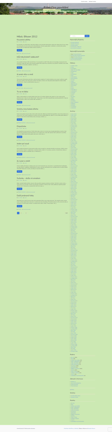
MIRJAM (72, 99)
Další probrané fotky (25, 195)
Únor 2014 (73, 257)
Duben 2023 (73, 115)
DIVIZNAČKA (74, 71)
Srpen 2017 (73, 198)
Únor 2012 (73, 291)
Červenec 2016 (74, 216)
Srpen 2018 (73, 181)
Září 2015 (73, 230)
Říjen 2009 (73, 330)
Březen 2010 (73, 323)
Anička (72, 58)
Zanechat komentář (26, 53)
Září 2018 (73, 180)
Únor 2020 (73, 156)
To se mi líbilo (22, 91)
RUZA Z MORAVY (75, 102)
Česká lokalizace (74, 386)
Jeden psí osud (23, 143)
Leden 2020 (73, 157)
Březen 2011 (73, 306)
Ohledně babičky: (74, 45)
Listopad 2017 (74, 194)
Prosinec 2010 (74, 310)
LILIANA (73, 94)
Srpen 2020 (73, 147)
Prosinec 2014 (74, 243)
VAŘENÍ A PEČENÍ (75, 372)
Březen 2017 (73, 205)
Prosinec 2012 (74, 277)
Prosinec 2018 (74, 175)
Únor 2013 (73, 274)
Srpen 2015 (73, 232)
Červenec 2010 (74, 317)
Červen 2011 (74, 302)
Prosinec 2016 (74, 209)
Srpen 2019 (73, 164)
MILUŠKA (73, 96)
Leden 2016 (73, 225)
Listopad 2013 (74, 261)
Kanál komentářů (74, 384)
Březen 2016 (73, 222)
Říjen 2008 (73, 347)
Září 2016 (73, 213)
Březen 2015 (73, 239)
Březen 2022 (73, 121)
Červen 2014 (74, 251)
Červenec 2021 (74, 132)
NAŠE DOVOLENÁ (75, 364)
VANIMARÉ (73, 108)
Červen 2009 (74, 336)
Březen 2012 (73, 289)
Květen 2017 (73, 202)
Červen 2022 (74, 118)
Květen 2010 (73, 320)
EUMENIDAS (73, 74)
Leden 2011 (73, 309)
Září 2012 (73, 281)
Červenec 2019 (74, 166)
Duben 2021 (73, 136)
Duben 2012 (73, 288)
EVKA (72, 75)
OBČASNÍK (73, 367)
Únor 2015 (73, 240)
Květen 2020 (73, 152)
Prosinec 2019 (74, 159)
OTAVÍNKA (73, 101)
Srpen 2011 (73, 299)
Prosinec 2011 (74, 293)
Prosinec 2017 (74, 192)
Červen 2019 (74, 167)
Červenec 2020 (74, 149)
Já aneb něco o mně (25, 74)
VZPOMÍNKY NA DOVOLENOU (77, 375)
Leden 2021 (73, 140)
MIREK (72, 98)
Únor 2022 (73, 122)
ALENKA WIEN (74, 65)
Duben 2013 (73, 271)
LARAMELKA (74, 91)
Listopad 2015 (74, 227)
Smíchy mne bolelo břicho (27, 109)
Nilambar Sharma (91, 428)
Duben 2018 (73, 187)
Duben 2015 (73, 237)
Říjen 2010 (73, 313)
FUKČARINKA (74, 77)
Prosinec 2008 (74, 344)
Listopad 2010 (74, 312)
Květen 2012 (73, 286)
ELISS (72, 72)
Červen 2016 (74, 218)
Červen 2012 (74, 285)
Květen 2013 (73, 270)
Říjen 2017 (73, 195)
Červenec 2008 (74, 351)
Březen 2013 (73, 272)
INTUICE (73, 80)
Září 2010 (73, 315)
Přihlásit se (73, 381)
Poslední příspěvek (75, 42)
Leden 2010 (73, 326)
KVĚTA (72, 88)
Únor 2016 (73, 223)
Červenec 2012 (74, 284)
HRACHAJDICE (74, 78)
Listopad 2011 (74, 295)
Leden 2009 (73, 343)
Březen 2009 (73, 340)
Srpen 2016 (73, 215)
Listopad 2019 (74, 160)
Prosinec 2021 (74, 125)
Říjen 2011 (73, 296)
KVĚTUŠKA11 (74, 89)
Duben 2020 (73, 153)
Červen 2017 (74, 201)
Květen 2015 (73, 236)
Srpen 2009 (73, 333)
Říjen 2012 (73, 279)
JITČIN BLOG (73, 85)
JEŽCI (72, 358)
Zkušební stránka (92, 1)
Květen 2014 (73, 253)
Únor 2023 (73, 116)
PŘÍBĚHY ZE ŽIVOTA (22, 122)
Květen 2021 (73, 135)
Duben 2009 (73, 338)
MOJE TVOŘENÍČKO (75, 361)
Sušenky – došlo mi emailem (28, 178)
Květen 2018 (73, 185)
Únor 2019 (73, 173)
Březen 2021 (73, 138)
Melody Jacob (74, 55)
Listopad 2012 (74, 278)
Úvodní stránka (84, 1)
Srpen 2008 (73, 350)
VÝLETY (72, 374)
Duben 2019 (73, 170)
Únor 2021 (73, 139)
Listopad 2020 (74, 143)
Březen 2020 (73, 154)
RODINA (19, 70)
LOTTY (72, 95)
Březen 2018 (73, 188)
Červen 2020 (74, 150)
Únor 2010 (73, 324)
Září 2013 (73, 264)
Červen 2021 (74, 133)
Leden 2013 (73, 275)
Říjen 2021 (73, 128)
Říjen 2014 (73, 246)
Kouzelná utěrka (23, 39)
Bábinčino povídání (56, 7)
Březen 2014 (73, 256)
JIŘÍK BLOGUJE (74, 84)
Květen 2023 (73, 114)
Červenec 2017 (74, 199)
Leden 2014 (73, 258)
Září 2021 (73, 129)
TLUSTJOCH (73, 106)
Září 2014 (73, 247)
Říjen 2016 (73, 212)
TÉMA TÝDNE (20, 88)
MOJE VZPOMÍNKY (75, 363)
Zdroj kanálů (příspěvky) (76, 383)
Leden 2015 (73, 241)
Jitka (72, 59)
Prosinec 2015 (74, 226)
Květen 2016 (73, 219)
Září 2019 (73, 163)
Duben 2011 (73, 305)
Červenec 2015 (74, 233)
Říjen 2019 (73, 161)
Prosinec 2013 (74, 260)
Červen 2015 (74, 234)
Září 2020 (73, 146)
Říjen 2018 (73, 178)
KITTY (72, 87)
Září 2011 (73, 298)
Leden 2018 (73, 191)
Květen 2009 (73, 337)
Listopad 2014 (74, 244)
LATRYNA (73, 92)
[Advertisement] (56, 24)
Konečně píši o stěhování (76, 46)
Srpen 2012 (73, 282)
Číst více (19, 50)
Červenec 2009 (74, 334)
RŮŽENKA (73, 103)
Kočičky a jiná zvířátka (75, 360)
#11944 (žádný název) (75, 395)
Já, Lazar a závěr (23, 161)
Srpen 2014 (73, 248)
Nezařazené (73, 365)
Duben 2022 (73, 119)
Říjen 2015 (73, 229)
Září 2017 (73, 197)
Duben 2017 (73, 204)
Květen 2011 (73, 303)
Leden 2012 (73, 292)
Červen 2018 (74, 184)
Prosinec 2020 (74, 142)
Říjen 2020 (73, 145)
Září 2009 (73, 331)
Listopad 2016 (74, 211)
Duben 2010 (73, 322)
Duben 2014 (73, 254)
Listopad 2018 (74, 177)
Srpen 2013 (73, 265)
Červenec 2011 (74, 300)
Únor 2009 (73, 341)
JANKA (72, 81)
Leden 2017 (73, 208)
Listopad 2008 (74, 345)
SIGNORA (73, 105)
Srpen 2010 (73, 316)
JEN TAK (19, 53)
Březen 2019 (73, 171)
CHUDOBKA (73, 68)
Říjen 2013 (73, 263)
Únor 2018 (73, 190)
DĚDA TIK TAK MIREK (75, 70)
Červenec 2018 (74, 182)
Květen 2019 (73, 168)
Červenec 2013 (74, 267)
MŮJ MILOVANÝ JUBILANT (28, 57)
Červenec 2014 (74, 250)
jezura (25, 41)
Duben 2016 (73, 220)
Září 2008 (73, 348)
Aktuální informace (75, 44)
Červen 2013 (74, 268)
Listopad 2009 (74, 329)
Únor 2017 (73, 206)
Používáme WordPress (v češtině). (71, 428)
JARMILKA (73, 82)
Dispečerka (21, 126)
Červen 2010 (74, 319)
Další (66, 213)
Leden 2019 (73, 174)
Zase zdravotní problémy (76, 48)
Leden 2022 (73, 124)
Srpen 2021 (73, 131)
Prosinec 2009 (74, 327)
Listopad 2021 (74, 126)
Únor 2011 (73, 307)
